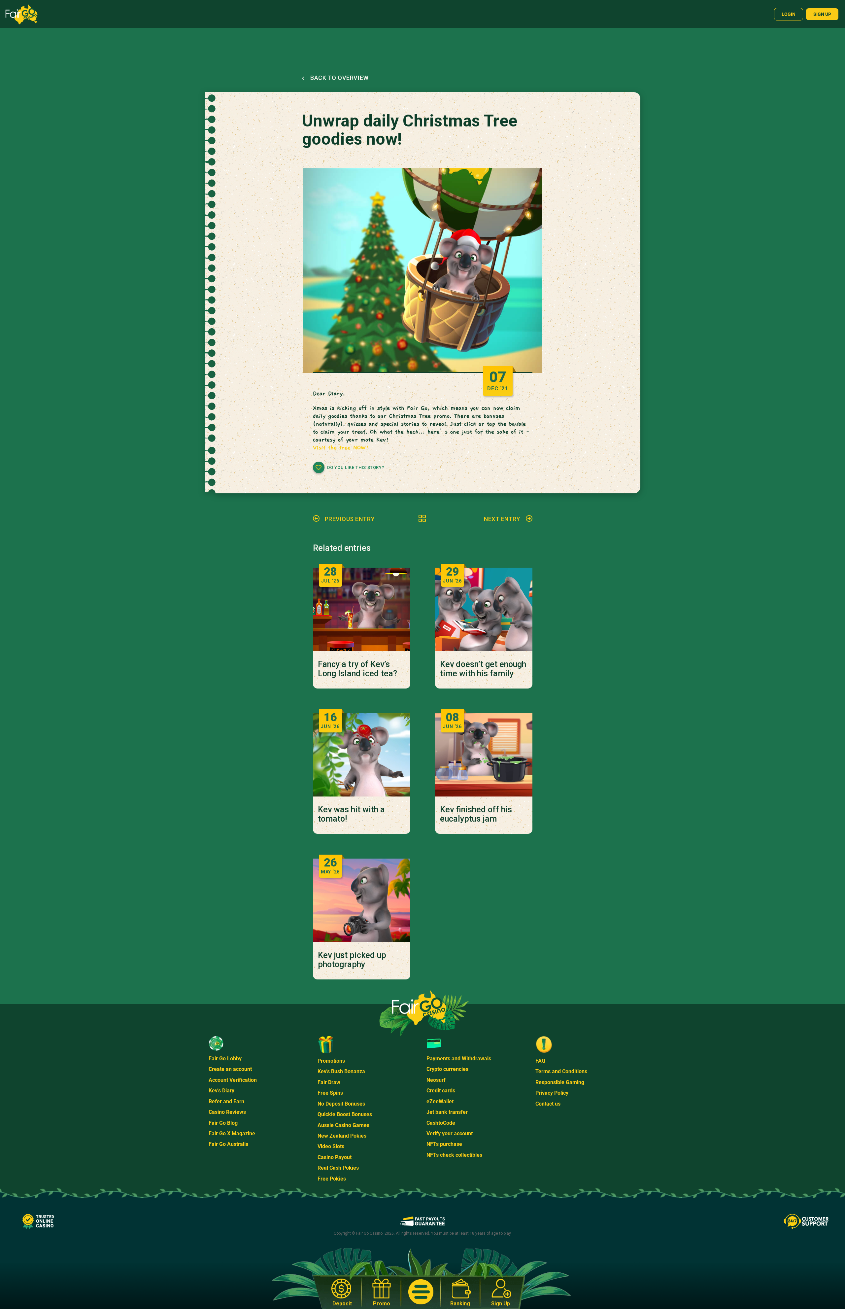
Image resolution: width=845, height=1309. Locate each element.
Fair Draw (329, 1082)
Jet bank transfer (447, 1112)
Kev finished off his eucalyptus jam (476, 814)
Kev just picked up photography (352, 960)
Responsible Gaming (559, 1082)
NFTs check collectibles (454, 1155)
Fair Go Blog (223, 1123)
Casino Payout (335, 1157)
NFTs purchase (444, 1144)
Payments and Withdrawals (458, 1058)
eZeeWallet (440, 1101)
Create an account (230, 1069)
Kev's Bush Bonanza (341, 1071)
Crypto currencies (447, 1069)
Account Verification (233, 1080)
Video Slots (331, 1146)
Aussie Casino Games (343, 1125)
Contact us (547, 1104)
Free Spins (330, 1093)
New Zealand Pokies (342, 1136)
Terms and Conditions (561, 1071)
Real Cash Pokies (338, 1168)
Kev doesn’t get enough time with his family (483, 669)
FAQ (540, 1061)
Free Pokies (332, 1179)
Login (788, 14)
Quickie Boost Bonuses (345, 1114)
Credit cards (440, 1090)
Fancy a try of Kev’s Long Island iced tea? (357, 669)
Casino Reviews (227, 1112)
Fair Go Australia (229, 1144)
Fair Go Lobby (225, 1058)
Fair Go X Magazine (232, 1133)
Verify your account (449, 1133)
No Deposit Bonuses (341, 1104)
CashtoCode (440, 1123)
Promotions (331, 1061)
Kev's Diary (221, 1090)
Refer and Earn (226, 1101)
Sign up (822, 14)
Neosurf (436, 1080)
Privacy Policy (551, 1093)
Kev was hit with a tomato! (351, 814)
